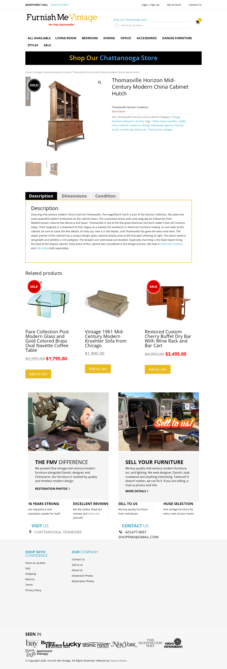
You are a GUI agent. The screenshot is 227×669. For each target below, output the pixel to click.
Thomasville (155, 129)
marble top (126, 129)
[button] (99, 82)
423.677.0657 (135, 532)
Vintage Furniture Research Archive (52, 72)
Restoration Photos (83, 581)
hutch (115, 129)
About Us (77, 570)
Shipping (30, 573)
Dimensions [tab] (74, 196)
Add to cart (38, 373)
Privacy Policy (33, 590)
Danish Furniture (177, 38)
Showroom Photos (82, 575)
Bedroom (90, 38)
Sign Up (154, 4)
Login (145, 4)
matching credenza (171, 244)
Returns (30, 579)
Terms (29, 584)
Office (126, 38)
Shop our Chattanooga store (130, 19)
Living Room (65, 38)
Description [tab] (41, 196)
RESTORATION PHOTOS (51, 489)
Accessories (147, 38)
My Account (174, 4)
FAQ (27, 568)
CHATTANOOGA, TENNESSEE (58, 532)
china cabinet (120, 125)
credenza (134, 125)
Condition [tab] (105, 196)
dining (146, 125)
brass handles (168, 121)
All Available (39, 38)
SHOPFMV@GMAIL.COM (138, 537)
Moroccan (140, 129)
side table (42, 248)
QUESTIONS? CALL (46, 4)
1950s (155, 121)
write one (93, 513)
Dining (109, 38)
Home (28, 72)
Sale (47, 45)
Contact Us (195, 4)
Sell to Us (77, 565)
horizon (179, 125)
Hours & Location (35, 563)
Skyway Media (118, 660)
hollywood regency (162, 125)
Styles (33, 45)
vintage (168, 129)
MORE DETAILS (136, 491)
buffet (182, 121)
